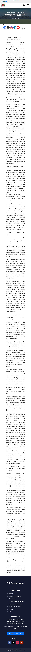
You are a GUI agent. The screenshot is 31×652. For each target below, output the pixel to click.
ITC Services (21, 650)
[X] (8, 27)
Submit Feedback (15, 633)
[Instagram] (11, 27)
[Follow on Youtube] (21, 642)
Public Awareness (14, 606)
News (11, 593)
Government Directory (16, 604)
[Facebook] (4, 27)
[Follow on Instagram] (17, 642)
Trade (11, 609)
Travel (11, 612)
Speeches (12, 599)
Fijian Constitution (15, 596)
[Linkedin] (14, 27)
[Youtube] (18, 27)
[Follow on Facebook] (9, 642)
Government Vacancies (16, 601)
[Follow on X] (13, 642)
